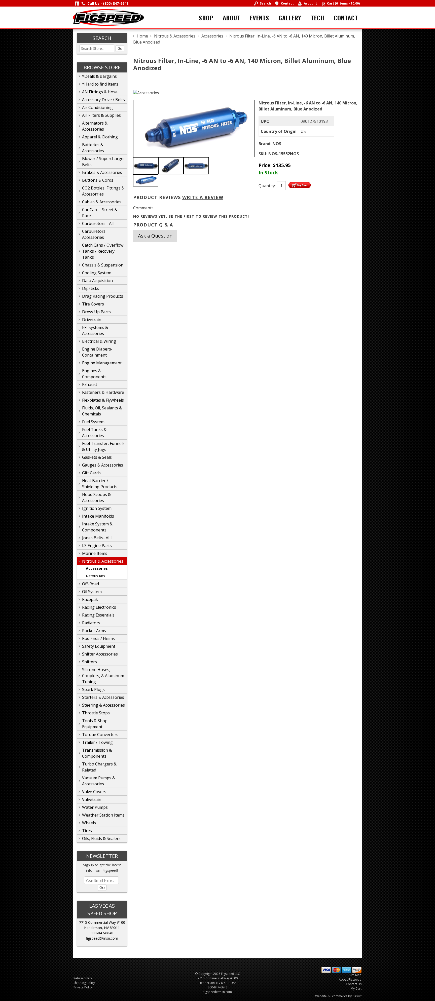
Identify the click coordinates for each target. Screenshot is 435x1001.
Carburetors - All (98, 223)
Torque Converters (100, 734)
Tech (317, 17)
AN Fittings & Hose (100, 92)
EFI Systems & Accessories (95, 330)
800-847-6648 (102, 933)
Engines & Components (94, 373)
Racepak (90, 599)
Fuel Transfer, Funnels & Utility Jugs (103, 446)
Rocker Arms (94, 630)
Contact (346, 17)
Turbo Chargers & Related (99, 767)
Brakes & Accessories (102, 172)
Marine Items (94, 553)
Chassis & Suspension (102, 265)
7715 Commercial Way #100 (102, 922)
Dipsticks (90, 288)
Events (259, 17)
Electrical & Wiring (99, 341)
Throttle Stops (96, 713)
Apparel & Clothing (100, 137)
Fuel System (93, 422)
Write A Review (202, 197)
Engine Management (102, 363)
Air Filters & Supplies (101, 115)
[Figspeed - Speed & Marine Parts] (108, 17)
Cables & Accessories (101, 202)
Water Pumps (95, 807)
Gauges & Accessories (102, 465)
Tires (87, 830)
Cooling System (96, 273)
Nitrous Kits (95, 575)
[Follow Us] (77, 3)
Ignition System (97, 508)
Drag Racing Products (102, 296)
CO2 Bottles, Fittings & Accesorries (103, 191)
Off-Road (90, 584)
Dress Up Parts (96, 312)
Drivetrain (91, 319)
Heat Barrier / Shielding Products (99, 483)
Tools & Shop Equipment (94, 723)
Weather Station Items (103, 815)
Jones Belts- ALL (97, 538)
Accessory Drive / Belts (103, 99)
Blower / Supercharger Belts (103, 161)
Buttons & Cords (97, 180)
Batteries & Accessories (93, 147)
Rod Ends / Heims (98, 638)
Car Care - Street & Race (99, 212)
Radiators (91, 623)
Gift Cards (91, 473)
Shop (206, 17)
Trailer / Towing (97, 742)
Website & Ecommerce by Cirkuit (338, 996)
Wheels (89, 823)
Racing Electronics (99, 607)
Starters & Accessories (103, 697)
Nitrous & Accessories (102, 561)
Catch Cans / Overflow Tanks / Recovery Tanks (102, 251)
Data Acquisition (97, 280)
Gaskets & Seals (97, 457)
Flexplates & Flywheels (103, 400)
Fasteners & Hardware (103, 392)
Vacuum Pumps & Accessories (98, 781)
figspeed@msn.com (102, 938)
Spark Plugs (93, 689)
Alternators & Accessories (94, 126)
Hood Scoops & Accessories (96, 497)
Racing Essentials (98, 615)
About (231, 17)
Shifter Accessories (100, 654)
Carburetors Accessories (93, 234)
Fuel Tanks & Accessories (94, 432)
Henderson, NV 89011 (102, 927)
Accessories (97, 568)
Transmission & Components (97, 753)
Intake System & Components (97, 527)
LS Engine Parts (97, 545)
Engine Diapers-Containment (97, 352)
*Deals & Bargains (99, 76)
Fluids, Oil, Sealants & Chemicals (102, 411)
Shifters (89, 662)
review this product (225, 216)
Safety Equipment (98, 646)
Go (120, 48)
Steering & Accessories (103, 705)
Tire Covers (93, 304)
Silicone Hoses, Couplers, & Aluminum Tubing (103, 675)
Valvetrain (91, 799)
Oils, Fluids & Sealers (101, 838)
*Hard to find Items (100, 84)
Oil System (92, 591)
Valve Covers (94, 791)
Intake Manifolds (98, 516)
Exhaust (89, 384)
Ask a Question (155, 235)
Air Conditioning (97, 107)
